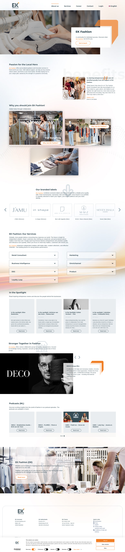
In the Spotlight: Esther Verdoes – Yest (73, 313)
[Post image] (21, 304)
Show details (77, 549)
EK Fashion (79, 39)
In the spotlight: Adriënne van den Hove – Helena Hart (48, 313)
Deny (105, 548)
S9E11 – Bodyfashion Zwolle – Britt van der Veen (21, 426)
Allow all (105, 540)
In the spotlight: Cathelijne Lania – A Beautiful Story (101, 313)
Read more (22, 331)
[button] (5, 210)
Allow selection (105, 544)
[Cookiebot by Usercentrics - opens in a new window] (17, 549)
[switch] (46, 549)
